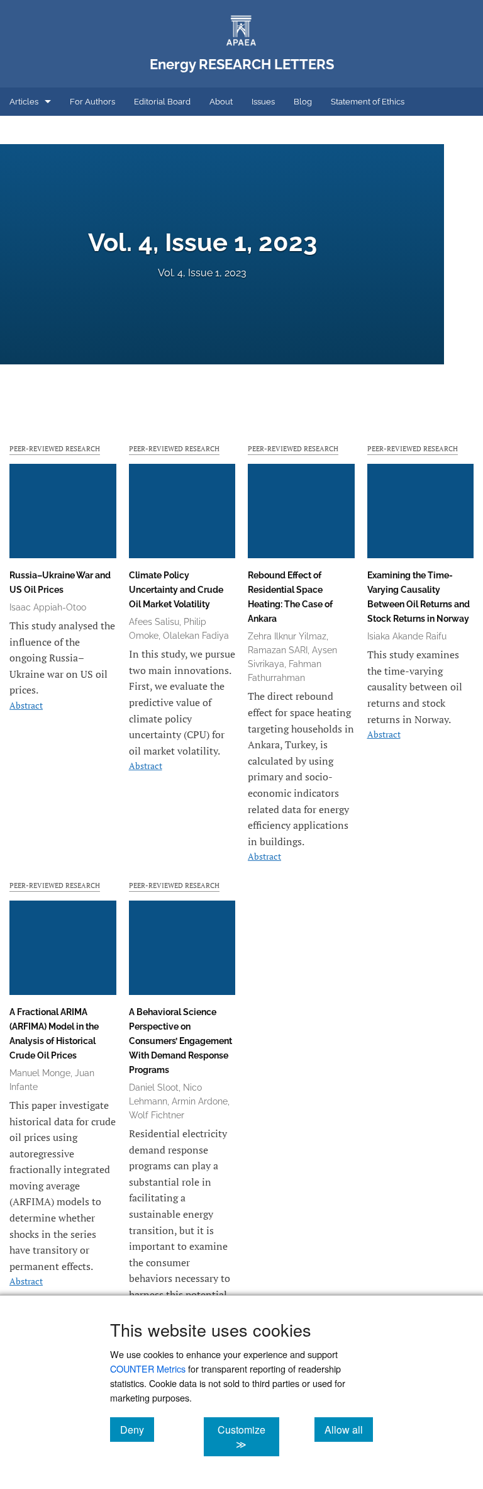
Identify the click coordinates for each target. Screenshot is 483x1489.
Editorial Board (162, 101)
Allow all (349, 1429)
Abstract (26, 705)
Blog (303, 101)
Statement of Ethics (367, 101)
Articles (23, 101)
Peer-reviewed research (54, 448)
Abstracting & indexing (52, 130)
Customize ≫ (248, 1436)
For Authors (92, 101)
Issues (263, 101)
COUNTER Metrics (148, 1368)
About (221, 101)
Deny (137, 1429)
